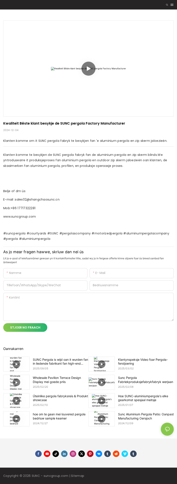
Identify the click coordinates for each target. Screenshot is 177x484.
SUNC (36, 476)
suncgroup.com (56, 476)
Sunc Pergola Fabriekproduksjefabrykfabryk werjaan (145, 379)
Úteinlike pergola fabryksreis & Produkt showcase (60, 398)
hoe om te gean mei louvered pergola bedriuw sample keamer (59, 416)
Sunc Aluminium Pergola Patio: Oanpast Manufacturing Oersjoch (146, 416)
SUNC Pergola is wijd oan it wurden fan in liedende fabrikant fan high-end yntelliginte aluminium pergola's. (60, 361)
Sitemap (77, 476)
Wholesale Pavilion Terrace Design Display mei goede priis (57, 379)
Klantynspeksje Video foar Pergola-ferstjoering (143, 361)
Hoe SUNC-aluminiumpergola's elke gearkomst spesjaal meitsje (143, 398)
